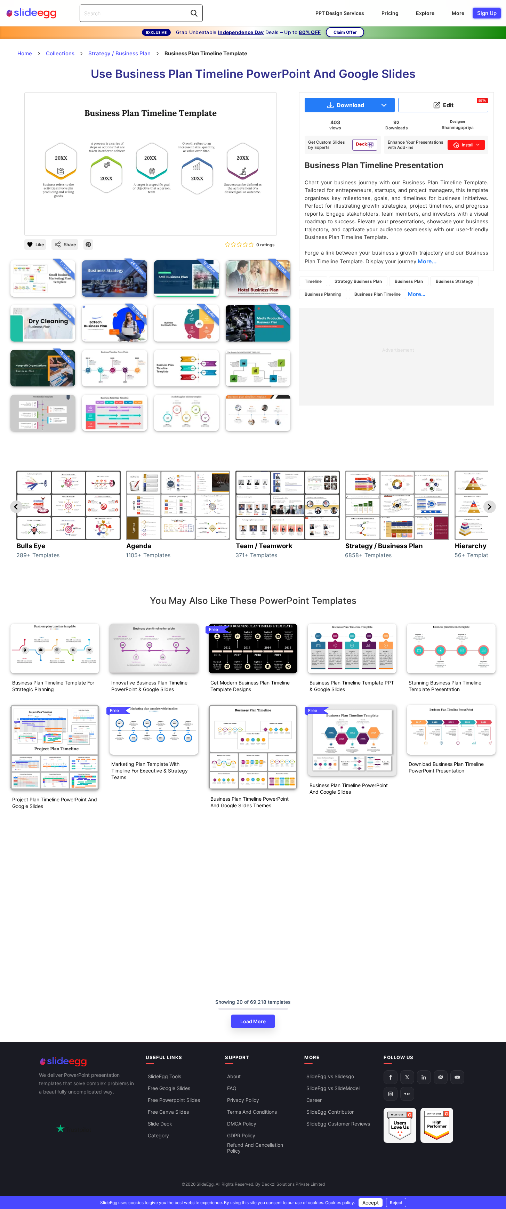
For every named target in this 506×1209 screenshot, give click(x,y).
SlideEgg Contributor (330, 1112)
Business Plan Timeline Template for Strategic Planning (53, 686)
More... (416, 294)
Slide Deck (160, 1124)
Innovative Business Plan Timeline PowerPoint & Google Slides (149, 686)
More (458, 13)
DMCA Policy (241, 1124)
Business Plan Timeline (377, 294)
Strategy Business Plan (358, 281)
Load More (253, 1021)
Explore (425, 13)
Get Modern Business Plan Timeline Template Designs (250, 686)
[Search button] (194, 13)
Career (314, 1100)
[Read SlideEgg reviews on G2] (400, 1125)
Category (158, 1136)
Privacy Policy (243, 1100)
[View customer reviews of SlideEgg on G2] (436, 1125)
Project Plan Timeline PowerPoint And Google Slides (54, 802)
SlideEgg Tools (164, 1077)
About (234, 1077)
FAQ (231, 1088)
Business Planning (323, 294)
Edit (464, 104)
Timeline (313, 281)
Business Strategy (454, 281)
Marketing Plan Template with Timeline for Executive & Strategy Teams (149, 770)
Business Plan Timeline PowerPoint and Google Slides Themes (249, 802)
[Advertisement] (396, 357)
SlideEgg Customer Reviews (338, 1124)
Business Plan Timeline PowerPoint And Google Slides (349, 788)
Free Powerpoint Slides (174, 1100)
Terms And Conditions (252, 1112)
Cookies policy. (340, 1202)
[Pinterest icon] (88, 244)
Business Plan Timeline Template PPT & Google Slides (352, 686)
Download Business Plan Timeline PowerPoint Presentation (446, 767)
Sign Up (487, 13)
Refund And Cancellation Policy (255, 1148)
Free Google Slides (169, 1088)
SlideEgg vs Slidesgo (330, 1077)
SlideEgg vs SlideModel (333, 1088)
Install (467, 144)
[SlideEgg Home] (87, 1061)
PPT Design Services (339, 13)
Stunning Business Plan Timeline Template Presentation (445, 686)
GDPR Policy (241, 1136)
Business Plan (409, 281)
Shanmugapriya (458, 127)
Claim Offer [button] (345, 32)
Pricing (390, 13)
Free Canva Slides (168, 1112)
